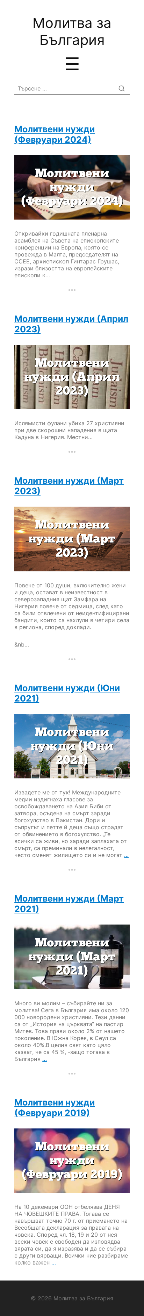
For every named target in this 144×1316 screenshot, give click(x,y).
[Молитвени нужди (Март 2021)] (72, 957)
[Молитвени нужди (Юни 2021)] (72, 746)
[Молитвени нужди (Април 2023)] (72, 377)
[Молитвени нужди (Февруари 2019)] (72, 1160)
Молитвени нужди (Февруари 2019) (54, 1107)
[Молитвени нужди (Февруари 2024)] (72, 187)
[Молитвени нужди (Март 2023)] (72, 539)
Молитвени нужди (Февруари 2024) (54, 134)
